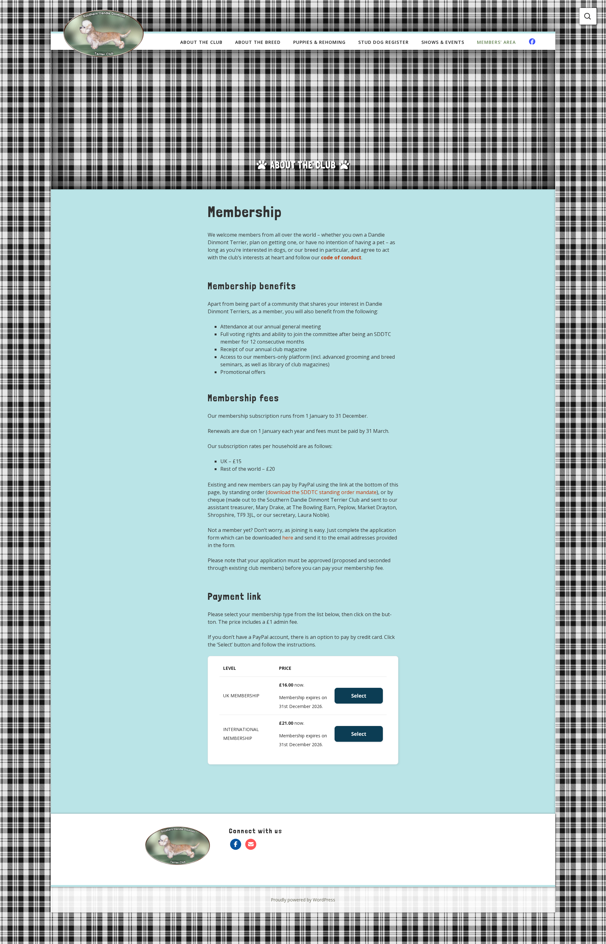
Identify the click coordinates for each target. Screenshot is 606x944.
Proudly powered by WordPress (303, 900)
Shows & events (442, 42)
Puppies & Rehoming (319, 42)
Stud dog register (383, 42)
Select (358, 695)
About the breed (258, 42)
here (287, 537)
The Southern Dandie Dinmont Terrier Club (103, 33)
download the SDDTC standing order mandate (322, 492)
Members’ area (496, 42)
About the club (201, 42)
